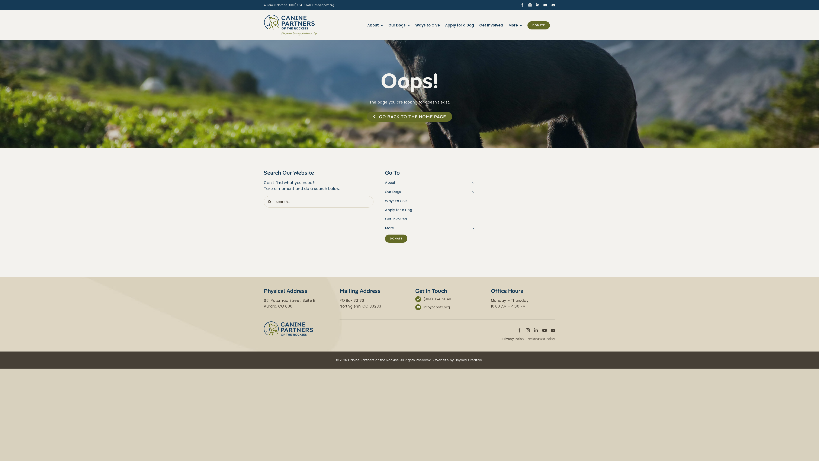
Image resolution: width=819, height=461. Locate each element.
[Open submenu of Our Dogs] (472, 192)
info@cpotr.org (324, 5)
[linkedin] (536, 330)
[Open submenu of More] (472, 228)
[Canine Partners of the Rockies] (288, 323)
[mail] (553, 330)
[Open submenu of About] (472, 182)
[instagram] (528, 330)
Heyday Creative (468, 360)
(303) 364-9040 (437, 299)
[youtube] (544, 330)
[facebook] (519, 330)
